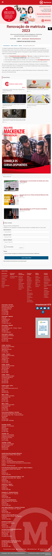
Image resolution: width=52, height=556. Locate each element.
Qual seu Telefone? (7, 239)
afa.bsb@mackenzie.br (43, 59)
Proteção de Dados (22, 549)
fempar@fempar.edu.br (7, 536)
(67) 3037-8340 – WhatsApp (8, 420)
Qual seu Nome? (7, 229)
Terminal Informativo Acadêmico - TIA (19, 56)
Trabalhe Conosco (43, 549)
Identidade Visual (33, 549)
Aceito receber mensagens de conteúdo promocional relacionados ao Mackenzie (22, 253)
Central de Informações (10, 549)
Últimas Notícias (7, 176)
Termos (5, 251)
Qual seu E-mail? (7, 234)
